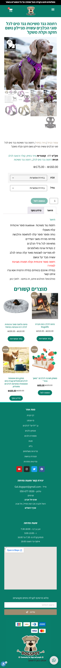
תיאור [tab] (50, 210)
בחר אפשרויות (45, 338)
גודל (52, 188)
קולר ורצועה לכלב (16, 155)
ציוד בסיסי (41, 142)
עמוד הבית (53, 142)
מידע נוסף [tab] (36, 210)
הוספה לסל (39, 201)
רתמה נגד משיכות (22, 159)
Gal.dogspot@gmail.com (28, 486)
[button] (53, 9)
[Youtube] (19, 469)
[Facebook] (42, 469)
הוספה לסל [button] (45, 392)
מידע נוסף (16, 398)
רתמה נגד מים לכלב (42, 159)
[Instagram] (27, 469)
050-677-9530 (27, 491)
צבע (52, 177)
